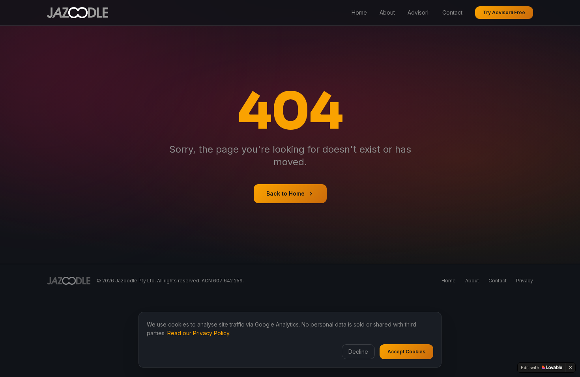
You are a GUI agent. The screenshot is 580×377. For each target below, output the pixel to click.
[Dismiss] (570, 367)
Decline (358, 351)
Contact (452, 12)
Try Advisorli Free (504, 12)
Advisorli (419, 12)
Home (359, 12)
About (387, 12)
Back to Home (285, 193)
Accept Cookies (406, 352)
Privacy (524, 281)
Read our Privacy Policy (198, 333)
